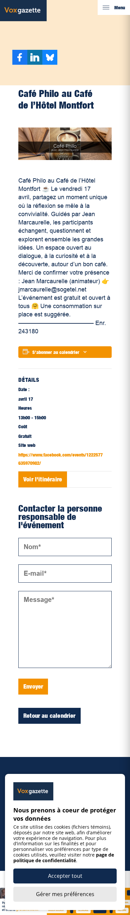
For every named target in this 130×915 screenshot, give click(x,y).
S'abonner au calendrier (55, 352)
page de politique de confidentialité (63, 858)
